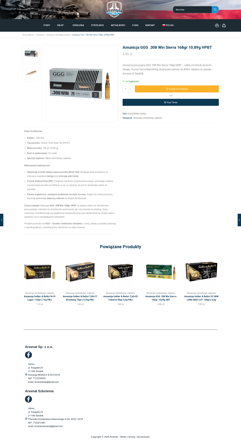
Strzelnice (97, 25)
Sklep (60, 25)
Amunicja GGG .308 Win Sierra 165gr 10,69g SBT (160, 298)
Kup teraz (172, 102)
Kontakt (150, 25)
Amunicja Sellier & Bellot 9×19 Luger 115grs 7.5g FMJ (39, 298)
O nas (135, 25)
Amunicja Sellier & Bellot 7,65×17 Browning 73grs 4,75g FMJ (80, 298)
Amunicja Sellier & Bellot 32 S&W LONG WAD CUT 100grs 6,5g (201, 298)
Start (46, 25)
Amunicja (40, 35)
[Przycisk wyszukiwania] (215, 9)
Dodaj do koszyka (178, 88)
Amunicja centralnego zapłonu (58, 35)
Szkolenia (78, 25)
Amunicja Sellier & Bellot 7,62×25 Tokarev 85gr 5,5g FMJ (120, 298)
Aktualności (118, 25)
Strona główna (28, 35)
